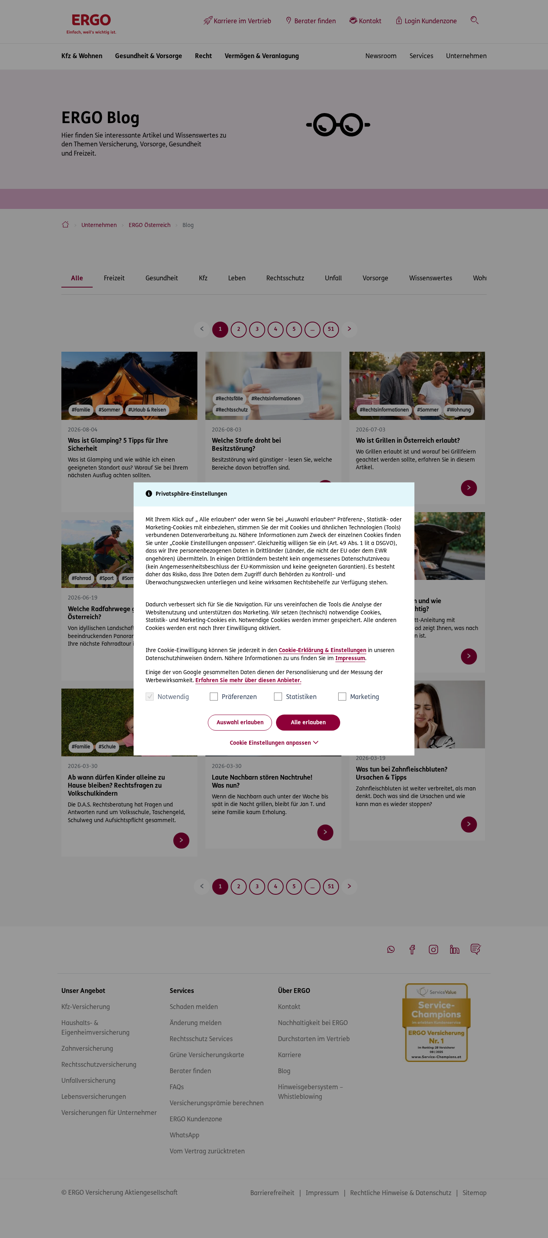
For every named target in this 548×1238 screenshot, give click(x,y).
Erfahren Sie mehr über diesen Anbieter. (248, 681)
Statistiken (301, 697)
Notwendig (173, 697)
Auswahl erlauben (240, 723)
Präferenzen (239, 697)
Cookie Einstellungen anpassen (270, 743)
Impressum (350, 658)
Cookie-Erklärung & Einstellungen (322, 651)
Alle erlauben (308, 723)
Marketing (364, 697)
